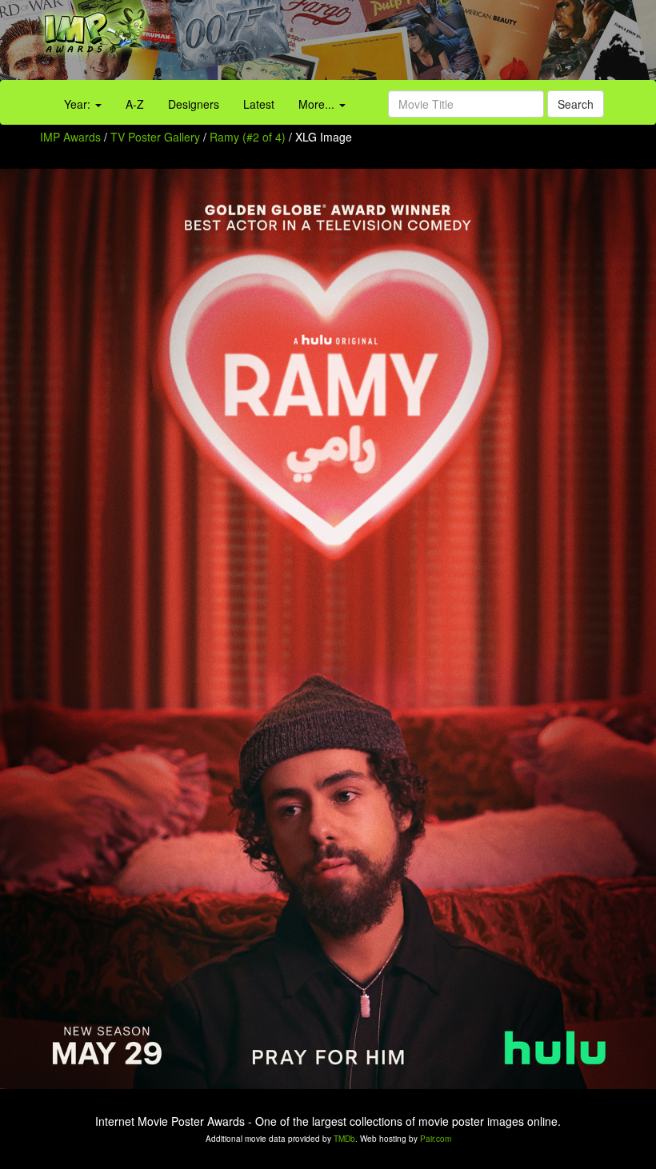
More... (318, 104)
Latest (258, 104)
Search (576, 104)
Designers (193, 104)
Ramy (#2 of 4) (248, 137)
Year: (79, 104)
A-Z (135, 104)
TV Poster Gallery (155, 137)
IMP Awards (70, 137)
